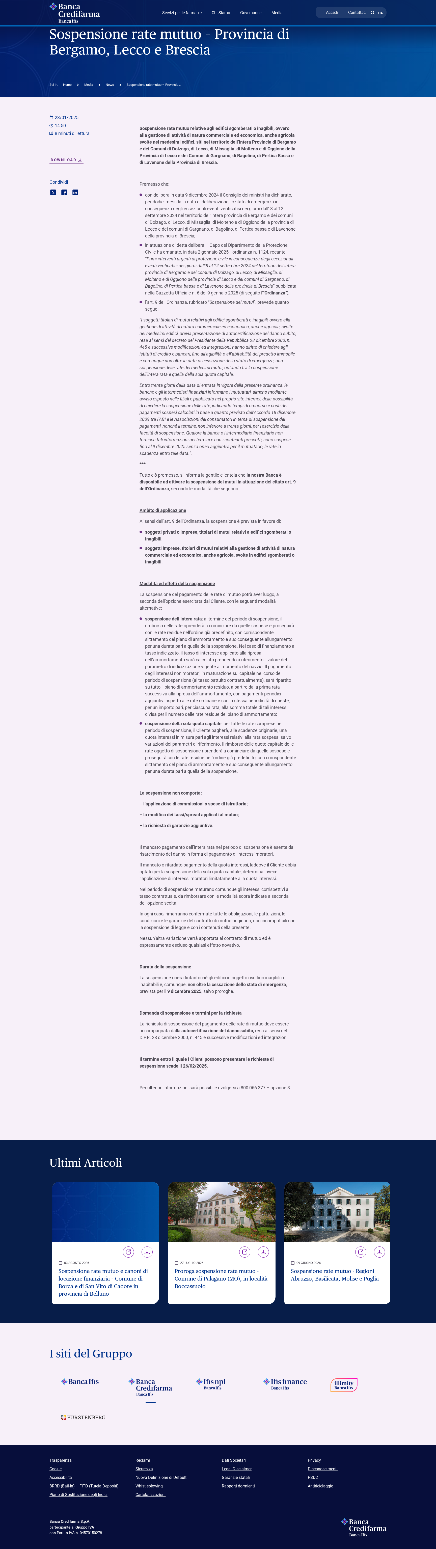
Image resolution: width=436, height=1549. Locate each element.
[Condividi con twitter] (53, 192)
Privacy (314, 1460)
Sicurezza (144, 1468)
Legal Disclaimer (237, 1468)
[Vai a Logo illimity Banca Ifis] (353, 1387)
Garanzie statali (236, 1477)
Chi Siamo (221, 12)
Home (67, 85)
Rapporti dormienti (238, 1486)
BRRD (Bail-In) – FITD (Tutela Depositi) (84, 1486)
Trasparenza (60, 1460)
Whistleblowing (149, 1486)
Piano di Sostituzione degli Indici (78, 1494)
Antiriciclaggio (320, 1486)
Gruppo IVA (84, 1527)
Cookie (55, 1468)
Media (277, 12)
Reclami (142, 1460)
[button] (372, 13)
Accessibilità (60, 1477)
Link (128, 1252)
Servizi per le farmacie (182, 12)
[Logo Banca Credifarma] (89, 13)
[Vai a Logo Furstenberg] (83, 1421)
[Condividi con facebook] (64, 192)
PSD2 (313, 1477)
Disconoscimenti (323, 1468)
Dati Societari (234, 1460)
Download (147, 1252)
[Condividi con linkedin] (75, 192)
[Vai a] (218, 1387)
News (110, 85)
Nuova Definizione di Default (160, 1477)
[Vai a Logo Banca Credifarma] (150, 1387)
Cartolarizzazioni (150, 1494)
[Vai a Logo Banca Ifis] (83, 1387)
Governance (250, 12)
